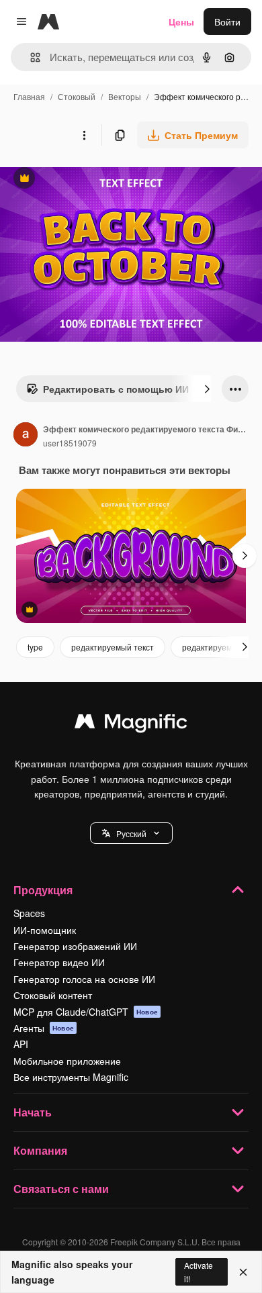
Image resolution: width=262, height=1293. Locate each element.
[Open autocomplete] (29, 57)
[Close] (243, 1272)
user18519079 (70, 442)
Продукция (43, 890)
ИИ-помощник (44, 930)
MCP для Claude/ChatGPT (85, 1011)
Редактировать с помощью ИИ (107, 392)
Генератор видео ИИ (59, 962)
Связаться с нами (61, 1188)
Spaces (29, 913)
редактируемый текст (112, 647)
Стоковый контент (52, 995)
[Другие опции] (84, 135)
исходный (90, 180)
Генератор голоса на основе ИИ (84, 979)
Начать (32, 1112)
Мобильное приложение (67, 1060)
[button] (131, 833)
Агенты (43, 1028)
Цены (181, 21)
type (35, 647)
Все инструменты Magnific (70, 1077)
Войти (227, 21)
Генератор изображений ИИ (75, 946)
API (20, 1044)
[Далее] (207, 388)
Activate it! (198, 1271)
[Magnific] (131, 724)
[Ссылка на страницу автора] (25, 435)
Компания (40, 1150)
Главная (29, 96)
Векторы (124, 96)
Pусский (131, 833)
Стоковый (76, 96)
